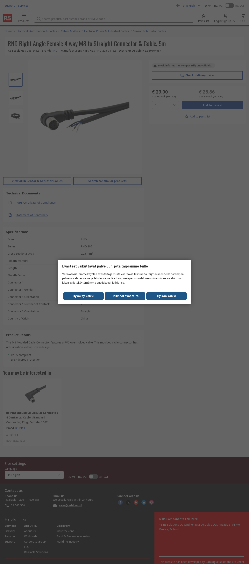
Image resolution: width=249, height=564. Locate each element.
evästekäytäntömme (82, 282)
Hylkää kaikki (166, 296)
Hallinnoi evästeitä (125, 296)
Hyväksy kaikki (83, 296)
